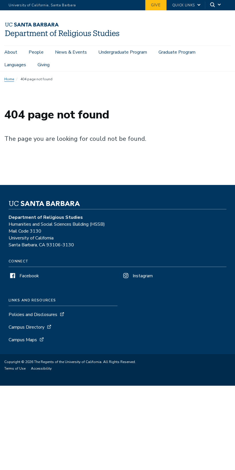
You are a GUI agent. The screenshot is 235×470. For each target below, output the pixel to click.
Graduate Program (176, 52)
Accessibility (41, 368)
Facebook (28, 276)
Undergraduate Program (122, 52)
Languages (15, 65)
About (10, 52)
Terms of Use (15, 368)
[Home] (62, 37)
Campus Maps (23, 340)
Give (156, 5)
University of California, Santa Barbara (42, 5)
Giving (44, 65)
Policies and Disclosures (33, 314)
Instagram (142, 276)
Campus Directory (26, 327)
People (36, 52)
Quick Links (183, 5)
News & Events (71, 52)
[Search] (215, 5)
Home (9, 79)
